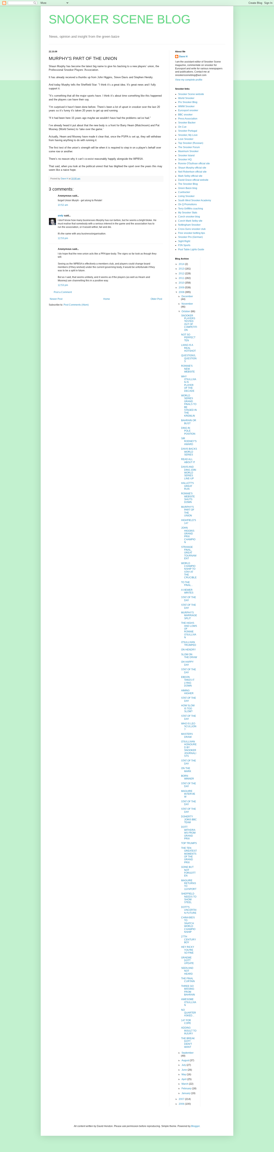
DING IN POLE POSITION (188, 431)
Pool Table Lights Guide (191, 249)
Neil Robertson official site (192, 171)
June (185, 1069)
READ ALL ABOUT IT (188, 460)
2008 (182, 292)
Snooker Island (186, 155)
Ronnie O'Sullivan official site (194, 163)
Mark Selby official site (190, 176)
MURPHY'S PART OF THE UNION (187, 511)
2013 (182, 268)
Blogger (195, 1126)
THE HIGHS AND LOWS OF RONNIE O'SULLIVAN (189, 630)
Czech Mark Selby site (190, 220)
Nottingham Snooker (189, 224)
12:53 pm (63, 238)
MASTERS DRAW (187, 735)
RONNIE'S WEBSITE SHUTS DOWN (188, 498)
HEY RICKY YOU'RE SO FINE (187, 950)
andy (60, 215)
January (186, 1093)
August (186, 1060)
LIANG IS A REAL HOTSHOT (188, 348)
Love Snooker (185, 139)
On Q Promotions (187, 204)
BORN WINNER (187, 777)
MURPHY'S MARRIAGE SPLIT (189, 615)
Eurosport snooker (188, 110)
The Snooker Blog (188, 184)
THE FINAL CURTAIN (188, 980)
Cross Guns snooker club (192, 229)
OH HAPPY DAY (187, 663)
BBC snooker (185, 114)
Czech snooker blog (189, 216)
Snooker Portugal (187, 130)
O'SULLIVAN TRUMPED (188, 643)
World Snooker (186, 98)
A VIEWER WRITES (187, 591)
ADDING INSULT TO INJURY (188, 1030)
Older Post (156, 299)
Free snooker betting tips (191, 233)
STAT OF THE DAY (188, 599)
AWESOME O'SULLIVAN (188, 1002)
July (184, 1065)
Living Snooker (186, 196)
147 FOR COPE (186, 1022)
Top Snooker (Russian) (190, 143)
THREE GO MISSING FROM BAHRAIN (188, 990)
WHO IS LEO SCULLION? (188, 726)
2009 (182, 287)
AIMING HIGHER (187, 692)
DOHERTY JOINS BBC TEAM (189, 819)
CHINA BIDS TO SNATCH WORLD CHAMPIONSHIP (188, 924)
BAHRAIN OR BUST (188, 422)
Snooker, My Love (188, 135)
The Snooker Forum (189, 147)
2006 (182, 1104)
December (187, 296)
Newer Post (56, 299)
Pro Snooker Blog (187, 102)
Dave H (183, 56)
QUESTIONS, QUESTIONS (189, 358)
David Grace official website (193, 180)
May (184, 1074)
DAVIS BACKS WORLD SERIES (189, 451)
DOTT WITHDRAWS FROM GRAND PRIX (188, 833)
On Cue (182, 126)
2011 (182, 278)
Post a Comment (63, 292)
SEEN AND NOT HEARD (187, 971)
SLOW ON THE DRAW (189, 656)
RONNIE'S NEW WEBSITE (188, 368)
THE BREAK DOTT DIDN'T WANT (188, 1042)
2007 (182, 1099)
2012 (182, 273)
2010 (182, 282)
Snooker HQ (185, 159)
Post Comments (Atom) (76, 304)
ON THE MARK (186, 769)
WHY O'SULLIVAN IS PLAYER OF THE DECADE (188, 383)
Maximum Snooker (188, 151)
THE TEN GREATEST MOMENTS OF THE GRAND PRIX (189, 855)
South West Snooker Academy (194, 200)
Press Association (187, 118)
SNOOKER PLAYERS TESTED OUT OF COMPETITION (189, 322)
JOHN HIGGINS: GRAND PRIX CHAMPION (188, 535)
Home (106, 299)
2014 (182, 264)
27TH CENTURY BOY (188, 939)
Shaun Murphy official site (192, 167)
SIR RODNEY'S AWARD (189, 441)
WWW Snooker (186, 106)
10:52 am (63, 205)
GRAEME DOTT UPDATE (187, 960)
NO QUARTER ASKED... (188, 1013)
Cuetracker (184, 192)
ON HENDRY (188, 649)
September (188, 1052)
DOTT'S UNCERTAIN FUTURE (188, 910)
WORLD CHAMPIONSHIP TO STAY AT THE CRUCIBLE (189, 570)
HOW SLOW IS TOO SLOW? (188, 708)
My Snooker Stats (187, 212)
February (187, 1088)
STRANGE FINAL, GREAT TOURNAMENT (188, 553)
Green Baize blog (187, 188)
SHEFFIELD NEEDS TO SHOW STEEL (188, 898)
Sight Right (184, 241)
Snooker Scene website (191, 94)
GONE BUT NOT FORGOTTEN (188, 871)
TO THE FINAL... (187, 584)
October (186, 311)
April (184, 1079)
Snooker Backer (187, 122)
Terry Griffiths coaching (190, 208)
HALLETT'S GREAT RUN (187, 486)
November (187, 303)
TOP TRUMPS (189, 843)
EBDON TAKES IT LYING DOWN (187, 681)
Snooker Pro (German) (190, 237)
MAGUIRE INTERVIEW (188, 794)
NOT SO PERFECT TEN (188, 337)
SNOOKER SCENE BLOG (120, 19)
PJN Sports (184, 245)
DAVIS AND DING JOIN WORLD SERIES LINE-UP (188, 472)
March (185, 1083)
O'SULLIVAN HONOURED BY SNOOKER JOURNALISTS (189, 748)
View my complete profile (188, 79)
